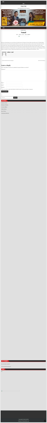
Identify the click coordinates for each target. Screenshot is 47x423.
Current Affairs (4, 107)
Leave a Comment (27, 34)
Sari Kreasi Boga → (42, 60)
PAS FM (23, 6)
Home (23, 3)
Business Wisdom (4, 104)
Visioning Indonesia (5, 113)
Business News (23, 30)
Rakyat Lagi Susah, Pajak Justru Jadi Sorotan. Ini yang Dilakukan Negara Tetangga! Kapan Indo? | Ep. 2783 (21, 275)
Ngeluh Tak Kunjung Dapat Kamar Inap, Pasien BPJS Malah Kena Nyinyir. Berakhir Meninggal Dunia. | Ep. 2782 (23, 279)
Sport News (3, 111)
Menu (3, 1)
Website (2, 87)
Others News (3, 109)
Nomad (23, 32)
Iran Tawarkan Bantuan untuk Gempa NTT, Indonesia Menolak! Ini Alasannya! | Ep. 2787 (18, 258)
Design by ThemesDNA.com (23, 421)
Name (2, 82)
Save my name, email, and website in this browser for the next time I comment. (17, 89)
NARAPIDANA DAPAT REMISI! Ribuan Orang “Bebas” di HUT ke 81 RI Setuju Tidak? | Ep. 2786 (19, 262)
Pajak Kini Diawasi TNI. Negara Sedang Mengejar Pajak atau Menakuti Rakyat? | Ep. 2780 (18, 286)
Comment (3, 69)
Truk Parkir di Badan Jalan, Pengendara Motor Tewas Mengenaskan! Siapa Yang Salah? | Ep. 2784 (20, 271)
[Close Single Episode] (11, 173)
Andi (17, 34)
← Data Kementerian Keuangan (7, 60)
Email (2, 85)
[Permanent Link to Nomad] (23, 38)
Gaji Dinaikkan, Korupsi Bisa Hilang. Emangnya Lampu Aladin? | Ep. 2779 (15, 290)
